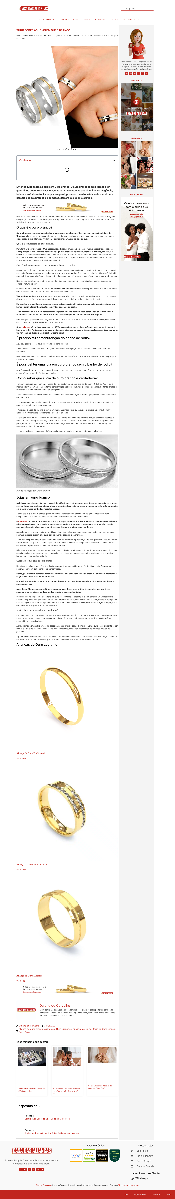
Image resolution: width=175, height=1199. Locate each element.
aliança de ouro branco (31, 1029)
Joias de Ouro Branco (104, 1029)
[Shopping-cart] (146, 73)
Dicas (75, 19)
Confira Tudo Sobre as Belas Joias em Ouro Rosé (47, 1119)
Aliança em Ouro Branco (56, 1029)
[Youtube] (134, 73)
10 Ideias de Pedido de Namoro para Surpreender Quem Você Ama (66, 1091)
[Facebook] (142, 73)
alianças (26, 327)
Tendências (100, 19)
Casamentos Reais (131, 19)
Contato (168, 1194)
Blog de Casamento (45, 19)
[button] (114, 160)
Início (126, 1194)
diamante (22, 521)
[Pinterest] (130, 73)
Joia (82, 1029)
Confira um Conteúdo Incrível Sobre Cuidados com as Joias (52, 1133)
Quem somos (156, 1194)
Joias (88, 1029)
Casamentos (63, 19)
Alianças (86, 19)
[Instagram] (126, 73)
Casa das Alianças (131, 1185)
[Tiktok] (138, 73)
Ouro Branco (25, 1032)
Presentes (114, 19)
